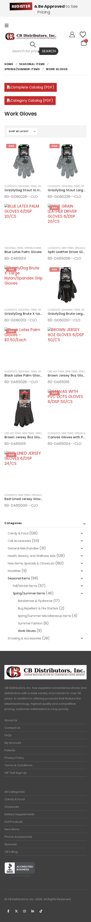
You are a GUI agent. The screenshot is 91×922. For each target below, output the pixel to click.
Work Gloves (27, 631)
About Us (10, 720)
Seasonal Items (27, 186)
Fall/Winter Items (25, 586)
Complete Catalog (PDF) (32, 87)
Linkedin (32, 911)
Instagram (24, 911)
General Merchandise (23, 548)
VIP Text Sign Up (15, 773)
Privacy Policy (14, 758)
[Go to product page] (23, 223)
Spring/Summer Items (37, 248)
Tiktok (41, 911)
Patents (9, 750)
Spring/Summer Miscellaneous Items (44, 616)
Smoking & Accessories (24, 638)
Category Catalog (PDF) (32, 100)
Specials (10, 844)
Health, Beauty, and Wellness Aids (31, 556)
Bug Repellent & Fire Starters (38, 608)
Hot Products (13, 822)
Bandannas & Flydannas (35, 601)
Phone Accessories (18, 837)
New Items (11, 829)
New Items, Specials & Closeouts (41, 433)
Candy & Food (18, 533)
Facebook (8, 911)
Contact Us (12, 728)
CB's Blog (11, 852)
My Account (12, 743)
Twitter (16, 911)
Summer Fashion (30, 623)
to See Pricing (45, 9)
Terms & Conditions (18, 765)
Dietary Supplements (19, 814)
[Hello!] (72, 34)
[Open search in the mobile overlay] (33, 51)
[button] (7, 25)
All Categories (14, 792)
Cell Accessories (19, 541)
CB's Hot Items (56, 371)
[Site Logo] (30, 36)
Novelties (14, 571)
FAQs (8, 735)
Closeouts (10, 186)
